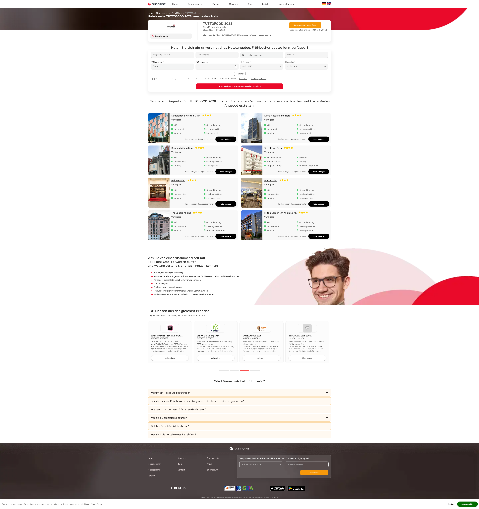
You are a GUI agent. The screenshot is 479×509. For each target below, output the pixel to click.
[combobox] (172, 66)
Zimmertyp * (158, 62)
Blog (250, 4)
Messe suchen (162, 13)
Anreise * (247, 62)
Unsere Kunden (286, 4)
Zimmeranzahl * (205, 62)
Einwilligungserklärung (259, 79)
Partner (216, 4)
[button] (239, 393)
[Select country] (244, 55)
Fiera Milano (177, 13)
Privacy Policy (96, 504)
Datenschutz (243, 79)
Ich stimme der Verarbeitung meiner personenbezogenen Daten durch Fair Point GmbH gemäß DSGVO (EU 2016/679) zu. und (211, 79)
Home (175, 4)
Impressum (212, 469)
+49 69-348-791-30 (318, 30)
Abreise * (291, 62)
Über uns (233, 4)
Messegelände (155, 469)
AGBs (209, 464)
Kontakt (265, 4)
